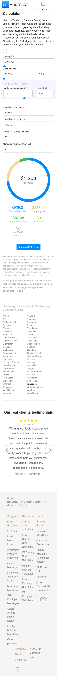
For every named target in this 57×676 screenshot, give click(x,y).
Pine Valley (8, 377)
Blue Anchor (33, 328)
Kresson (31, 362)
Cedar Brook (9, 337)
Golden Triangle (34, 352)
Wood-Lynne (33, 393)
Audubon (31, 318)
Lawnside (31, 365)
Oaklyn (6, 374)
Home (10, 498)
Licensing (42, 576)
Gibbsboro (8, 349)
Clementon (8, 343)
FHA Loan (12, 531)
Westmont (32, 389)
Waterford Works (35, 386)
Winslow (7, 393)
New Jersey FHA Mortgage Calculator (24, 501)
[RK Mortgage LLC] (15, 4)
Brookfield (31, 331)
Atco (5, 318)
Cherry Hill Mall (10, 340)
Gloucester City (10, 352)
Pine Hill (31, 374)
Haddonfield (8, 358)
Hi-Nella (31, 358)
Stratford (7, 383)
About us (19, 654)
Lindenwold (8, 368)
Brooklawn (8, 334)
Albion (6, 315)
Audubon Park (9, 321)
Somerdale (32, 380)
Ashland (31, 315)
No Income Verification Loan (13, 576)
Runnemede (33, 377)
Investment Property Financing (13, 553)
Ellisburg (31, 346)
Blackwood (8, 328)
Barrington (32, 321)
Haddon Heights (34, 355)
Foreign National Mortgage (12, 630)
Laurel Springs (10, 365)
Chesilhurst (32, 340)
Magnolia (31, 368)
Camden (31, 334)
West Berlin (8, 389)
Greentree (8, 355)
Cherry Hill (32, 337)
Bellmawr (7, 325)
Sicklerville (8, 380)
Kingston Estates (11, 362)
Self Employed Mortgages (13, 599)
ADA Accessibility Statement (43, 586)
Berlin (29, 325)
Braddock (7, 331)
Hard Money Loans (10, 540)
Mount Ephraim (34, 371)
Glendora (31, 349)
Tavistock (7, 386)
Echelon (7, 346)
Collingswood (33, 343)
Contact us (20, 659)
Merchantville (9, 371)
